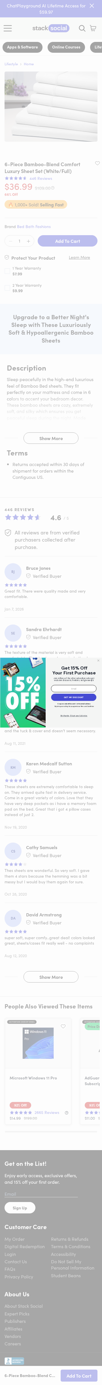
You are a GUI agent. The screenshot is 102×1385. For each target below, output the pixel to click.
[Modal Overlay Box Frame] (51, 692)
